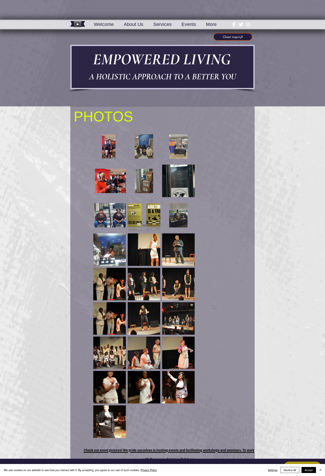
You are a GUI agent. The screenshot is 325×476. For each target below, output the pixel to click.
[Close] (320, 470)
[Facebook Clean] (233, 24)
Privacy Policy (148, 470)
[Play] (77, 24)
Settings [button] (272, 470)
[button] (133, 24)
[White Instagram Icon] (248, 24)
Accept (309, 470)
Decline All (290, 470)
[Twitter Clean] (241, 24)
